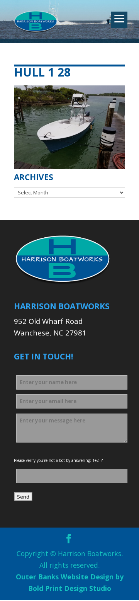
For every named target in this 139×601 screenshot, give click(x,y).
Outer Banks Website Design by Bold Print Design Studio (70, 582)
